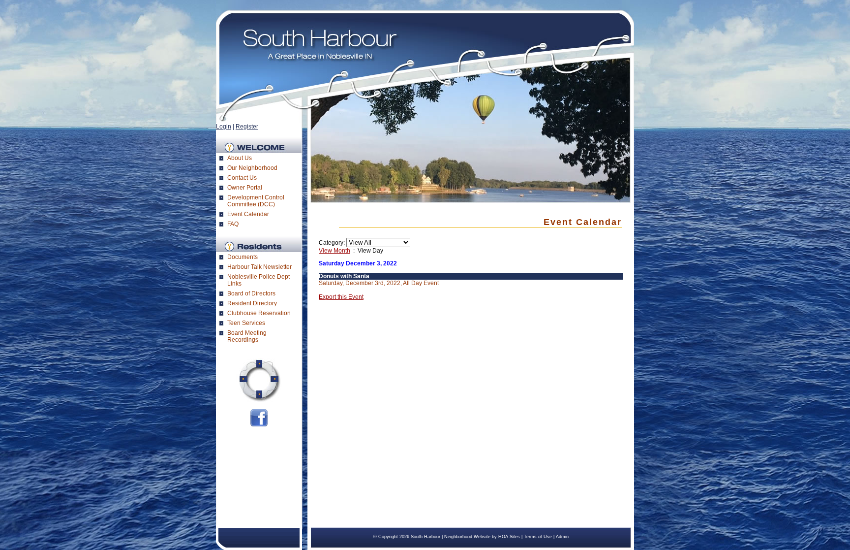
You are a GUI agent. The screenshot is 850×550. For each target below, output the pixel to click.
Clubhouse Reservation (259, 313)
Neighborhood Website (467, 536)
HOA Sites (509, 536)
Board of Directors (251, 293)
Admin (562, 536)
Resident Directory (252, 303)
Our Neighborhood (252, 167)
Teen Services (246, 323)
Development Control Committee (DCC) (255, 201)
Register (247, 126)
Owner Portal (244, 187)
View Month (334, 250)
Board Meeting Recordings (247, 336)
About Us (239, 158)
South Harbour (425, 536)
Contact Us (242, 177)
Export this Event (341, 296)
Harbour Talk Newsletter (259, 266)
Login (223, 126)
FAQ (233, 224)
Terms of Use (538, 536)
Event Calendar (248, 214)
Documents (242, 257)
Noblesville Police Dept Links (258, 280)
